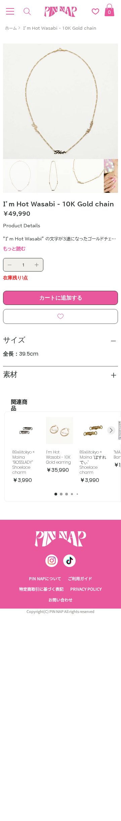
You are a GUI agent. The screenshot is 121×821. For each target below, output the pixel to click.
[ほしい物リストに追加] (60, 316)
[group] (66, 451)
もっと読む (14, 249)
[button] (109, 10)
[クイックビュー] (25, 430)
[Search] (27, 11)
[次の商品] (111, 430)
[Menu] (10, 11)
